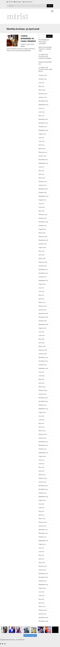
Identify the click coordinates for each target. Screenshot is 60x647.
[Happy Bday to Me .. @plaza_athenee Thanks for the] (12, 630)
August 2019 (42, 229)
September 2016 (43, 324)
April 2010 (41, 603)
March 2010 (42, 606)
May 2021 (41, 170)
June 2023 (42, 112)
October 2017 (42, 277)
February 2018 (43, 262)
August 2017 (42, 284)
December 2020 (43, 189)
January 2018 (42, 266)
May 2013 (41, 467)
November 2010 (43, 577)
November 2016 (43, 317)
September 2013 (43, 452)
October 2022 (43, 126)
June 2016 (42, 335)
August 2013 (42, 456)
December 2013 (43, 441)
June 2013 (41, 463)
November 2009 (43, 621)
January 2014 (42, 438)
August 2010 (42, 588)
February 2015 (43, 390)
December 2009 (43, 617)
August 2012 (42, 500)
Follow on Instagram (31, 635)
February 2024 (43, 93)
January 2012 (42, 526)
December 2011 (43, 529)
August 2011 (42, 544)
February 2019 (43, 236)
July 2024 (41, 82)
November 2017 (43, 273)
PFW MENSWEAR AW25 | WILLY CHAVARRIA (44, 41)
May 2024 (41, 86)
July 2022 (41, 137)
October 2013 (42, 449)
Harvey (23, 46)
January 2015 (42, 394)
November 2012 (43, 489)
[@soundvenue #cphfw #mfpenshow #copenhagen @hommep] (33, 630)
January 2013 (42, 482)
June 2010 (42, 595)
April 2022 (41, 145)
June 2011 (41, 551)
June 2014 (41, 419)
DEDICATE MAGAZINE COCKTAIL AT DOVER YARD (45, 49)
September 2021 (43, 163)
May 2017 (41, 295)
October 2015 (42, 364)
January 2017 (42, 310)
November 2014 (43, 401)
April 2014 (41, 427)
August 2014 (42, 412)
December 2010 (43, 573)
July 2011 (41, 548)
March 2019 (42, 233)
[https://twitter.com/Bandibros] (0, 644)
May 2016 (41, 339)
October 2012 (42, 493)
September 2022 (43, 130)
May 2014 (41, 423)
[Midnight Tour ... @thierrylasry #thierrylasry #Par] (5, 630)
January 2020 (43, 218)
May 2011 (41, 555)
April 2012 (41, 515)
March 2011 (42, 562)
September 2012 (43, 496)
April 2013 (41, 471)
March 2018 (42, 258)
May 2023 (41, 115)
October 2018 (42, 244)
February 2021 (43, 181)
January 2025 (42, 75)
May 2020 (41, 211)
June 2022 (42, 141)
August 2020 (42, 200)
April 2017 (41, 299)
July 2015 (41, 372)
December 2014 (43, 397)
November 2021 (43, 159)
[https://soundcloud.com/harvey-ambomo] (5, 644)
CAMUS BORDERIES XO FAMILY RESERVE (28, 38)
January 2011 (42, 570)
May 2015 (41, 379)
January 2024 (42, 97)
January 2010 (42, 614)
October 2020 (43, 192)
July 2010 (41, 592)
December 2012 (43, 485)
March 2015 (42, 386)
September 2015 (43, 368)
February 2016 (43, 350)
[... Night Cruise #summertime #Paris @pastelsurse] (48, 630)
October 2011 (42, 537)
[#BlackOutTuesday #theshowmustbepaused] (55, 630)
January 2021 (42, 185)
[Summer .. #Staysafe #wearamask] (41, 630)
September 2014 (43, 408)
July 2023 (41, 108)
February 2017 (43, 306)
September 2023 (43, 104)
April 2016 (41, 342)
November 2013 (43, 445)
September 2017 (43, 280)
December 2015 (43, 357)
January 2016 (42, 353)
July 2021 (41, 167)
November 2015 (43, 361)
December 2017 (43, 269)
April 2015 (41, 383)
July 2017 (41, 288)
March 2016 (42, 346)
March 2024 (42, 90)
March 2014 (42, 430)
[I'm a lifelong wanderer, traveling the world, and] (26, 630)
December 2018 (43, 240)
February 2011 (43, 566)
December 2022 (43, 119)
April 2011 (41, 559)
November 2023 (43, 101)
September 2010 (43, 584)
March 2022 (42, 148)
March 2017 (42, 302)
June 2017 (41, 291)
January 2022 (42, 156)
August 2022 (42, 134)
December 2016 (43, 313)
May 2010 (41, 599)
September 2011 (43, 540)
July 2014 (41, 416)
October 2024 (43, 79)
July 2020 (41, 203)
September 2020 (43, 196)
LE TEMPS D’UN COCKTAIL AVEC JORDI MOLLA (45, 69)
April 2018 (41, 255)
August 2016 (42, 328)
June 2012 (41, 507)
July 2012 (41, 504)
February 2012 (43, 522)
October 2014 (42, 405)
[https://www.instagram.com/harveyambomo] (2, 644)
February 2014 (43, 434)
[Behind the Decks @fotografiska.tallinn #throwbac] (19, 630)
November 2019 (43, 222)
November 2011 (43, 533)
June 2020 (42, 207)
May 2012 (41, 511)
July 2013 (41, 460)
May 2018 (41, 251)
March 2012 (42, 518)
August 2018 (42, 247)
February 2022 (43, 152)
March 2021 (42, 178)
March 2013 (42, 474)
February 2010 (43, 610)
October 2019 (42, 225)
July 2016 (41, 332)
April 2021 (41, 174)
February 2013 (43, 478)
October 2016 (42, 321)
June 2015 (41, 375)
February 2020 (43, 214)
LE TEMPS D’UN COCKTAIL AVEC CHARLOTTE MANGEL (45, 56)
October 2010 (42, 581)
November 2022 (43, 123)
